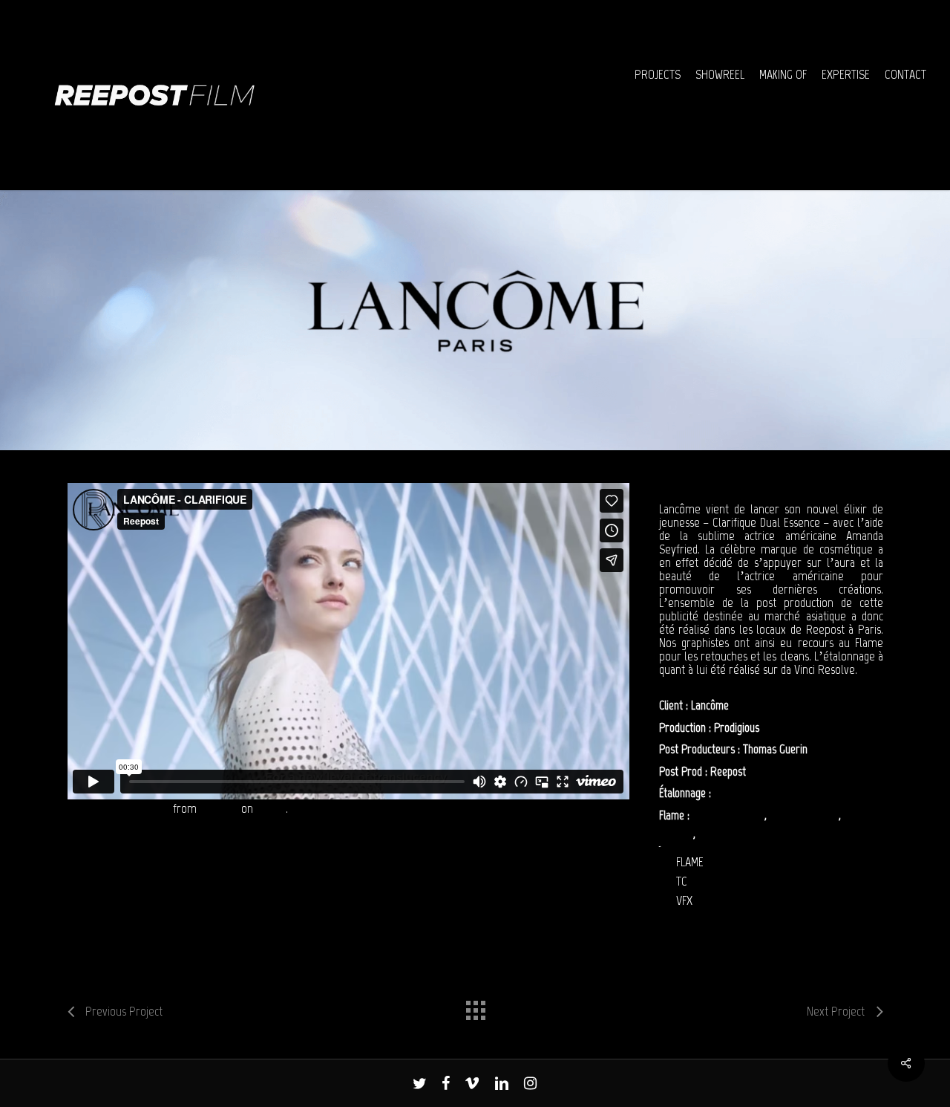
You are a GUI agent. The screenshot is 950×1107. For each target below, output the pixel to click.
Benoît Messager (728, 815)
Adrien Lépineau (804, 815)
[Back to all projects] (475, 1007)
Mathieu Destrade (736, 833)
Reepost (219, 808)
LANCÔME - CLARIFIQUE (118, 808)
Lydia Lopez (739, 792)
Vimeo (271, 808)
